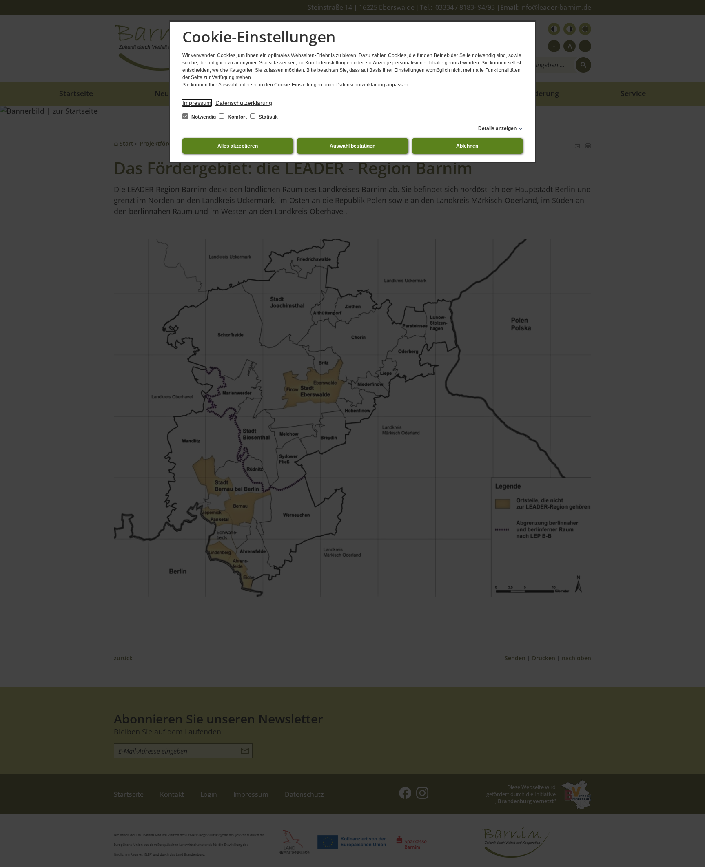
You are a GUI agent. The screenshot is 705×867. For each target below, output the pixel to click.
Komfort (237, 117)
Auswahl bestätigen (352, 146)
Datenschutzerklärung (243, 103)
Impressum (196, 103)
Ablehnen (467, 146)
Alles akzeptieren (237, 146)
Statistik (267, 117)
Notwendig (203, 117)
